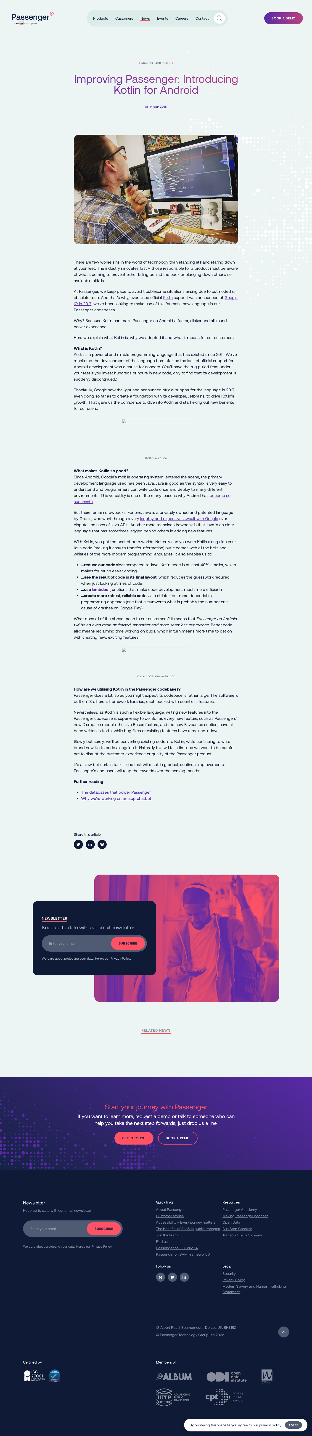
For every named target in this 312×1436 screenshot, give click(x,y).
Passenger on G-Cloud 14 (177, 1248)
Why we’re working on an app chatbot (116, 798)
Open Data (231, 1222)
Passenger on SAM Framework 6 (183, 1254)
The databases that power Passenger (116, 792)
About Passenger (170, 1209)
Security (229, 1273)
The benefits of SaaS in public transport (188, 1228)
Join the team (167, 1235)
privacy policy (270, 1425)
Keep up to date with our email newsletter (88, 927)
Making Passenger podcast (245, 1216)
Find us (162, 1241)
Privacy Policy (233, 1280)
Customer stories (170, 1216)
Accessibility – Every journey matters (185, 1222)
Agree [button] (293, 1425)
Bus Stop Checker (237, 1228)
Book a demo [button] (284, 18)
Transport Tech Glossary (242, 1235)
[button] (100, 18)
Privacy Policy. (121, 958)
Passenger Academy (239, 1209)
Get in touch (133, 1138)
